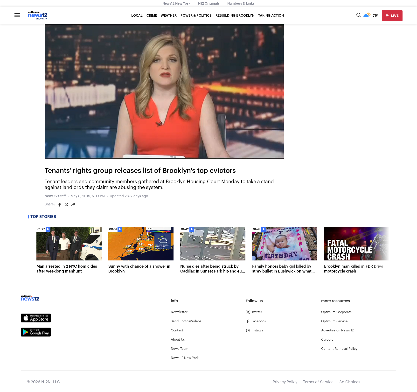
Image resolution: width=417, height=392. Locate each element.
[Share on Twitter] (66, 205)
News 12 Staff (55, 196)
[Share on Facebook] (60, 205)
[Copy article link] (73, 205)
